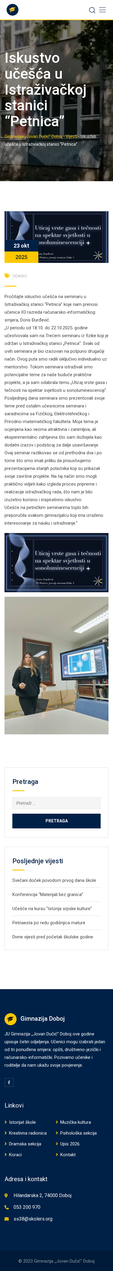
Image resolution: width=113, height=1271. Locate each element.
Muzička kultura (75, 1122)
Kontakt (68, 1154)
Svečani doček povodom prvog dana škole (54, 880)
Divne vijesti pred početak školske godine (52, 937)
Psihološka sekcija (78, 1133)
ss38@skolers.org (33, 1219)
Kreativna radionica (28, 1133)
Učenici (20, 276)
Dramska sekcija (25, 1144)
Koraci (15, 1154)
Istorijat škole (22, 1122)
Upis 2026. (70, 1144)
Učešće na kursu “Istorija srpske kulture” (52, 908)
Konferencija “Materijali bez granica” (47, 894)
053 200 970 (27, 1207)
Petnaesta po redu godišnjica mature (48, 922)
